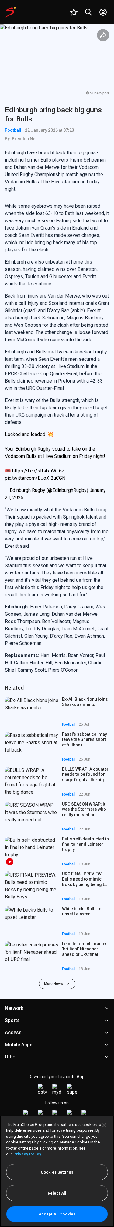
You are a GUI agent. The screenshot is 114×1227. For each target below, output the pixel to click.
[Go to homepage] (10, 12)
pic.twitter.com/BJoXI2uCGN (35, 478)
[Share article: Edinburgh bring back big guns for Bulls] (103, 35)
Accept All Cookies (57, 1214)
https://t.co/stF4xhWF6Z (38, 471)
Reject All (57, 1193)
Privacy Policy (27, 1154)
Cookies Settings (57, 1172)
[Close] (104, 1125)
